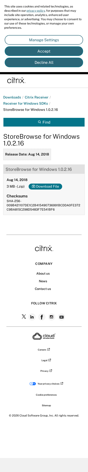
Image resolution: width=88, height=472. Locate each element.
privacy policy (35, 10)
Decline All (44, 62)
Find (46, 122)
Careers (42, 349)
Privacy (44, 371)
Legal (44, 360)
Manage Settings (44, 40)
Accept (43, 51)
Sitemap (46, 405)
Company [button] (44, 263)
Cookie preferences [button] (46, 395)
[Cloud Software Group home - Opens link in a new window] (44, 338)
